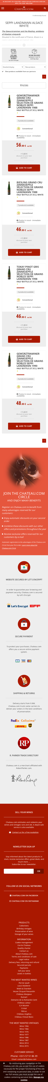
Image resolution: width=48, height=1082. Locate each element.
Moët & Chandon (24, 989)
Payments (24, 968)
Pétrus (24, 1011)
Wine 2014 (24, 1043)
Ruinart (24, 997)
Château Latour (24, 1003)
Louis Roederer (24, 986)
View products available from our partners (20, 71)
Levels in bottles (24, 973)
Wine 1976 (24, 1032)
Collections (24, 926)
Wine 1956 (24, 1026)
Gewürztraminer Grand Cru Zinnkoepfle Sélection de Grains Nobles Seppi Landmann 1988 (30, 103)
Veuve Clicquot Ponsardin (24, 991)
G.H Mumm (24, 1005)
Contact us (24, 951)
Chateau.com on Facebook (25, 895)
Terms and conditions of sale (24, 957)
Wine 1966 (24, 1029)
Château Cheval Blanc (24, 1017)
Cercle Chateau (24, 945)
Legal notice (24, 959)
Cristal (24, 1008)
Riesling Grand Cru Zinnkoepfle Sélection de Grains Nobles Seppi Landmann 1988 (30, 188)
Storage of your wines (24, 934)
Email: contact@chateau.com (24, 1059)
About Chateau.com (24, 954)
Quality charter (24, 948)
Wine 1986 (24, 1037)
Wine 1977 (24, 1035)
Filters (25, 85)
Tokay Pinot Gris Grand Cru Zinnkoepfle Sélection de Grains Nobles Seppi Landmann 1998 (30, 274)
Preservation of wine (24, 931)
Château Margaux (24, 994)
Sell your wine (24, 971)
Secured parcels (24, 965)
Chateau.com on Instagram (25, 901)
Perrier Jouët (24, 983)
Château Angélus (24, 1014)
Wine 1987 (24, 1040)
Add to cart (25, 168)
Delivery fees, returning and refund (24, 962)
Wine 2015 (24, 1046)
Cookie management (24, 942)
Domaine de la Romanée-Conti (24, 1000)
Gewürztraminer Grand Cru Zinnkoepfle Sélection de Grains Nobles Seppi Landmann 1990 (30, 361)
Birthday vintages (24, 929)
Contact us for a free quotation (25, 832)
